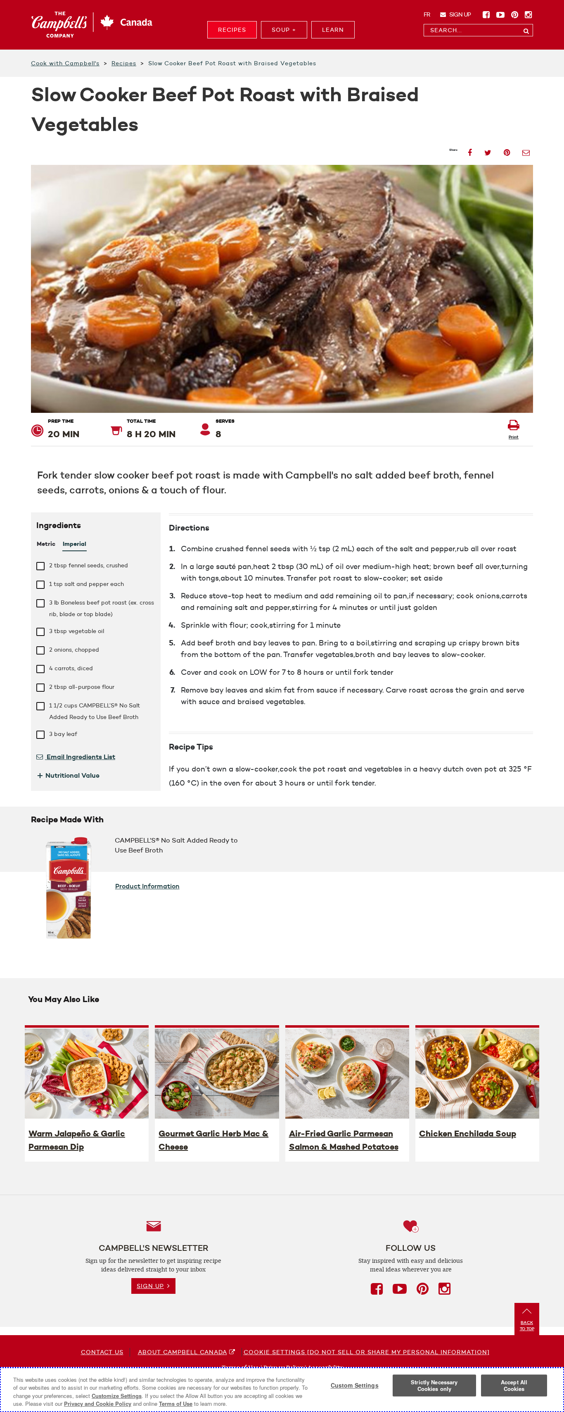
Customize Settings (117, 1396)
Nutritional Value (68, 775)
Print (514, 437)
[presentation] (87, 1073)
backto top (527, 1325)
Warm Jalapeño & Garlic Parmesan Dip (76, 1140)
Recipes (123, 63)
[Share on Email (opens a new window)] (526, 150)
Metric (46, 544)
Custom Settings (355, 1385)
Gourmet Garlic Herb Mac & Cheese (213, 1140)
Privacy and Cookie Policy (97, 1403)
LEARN (333, 29)
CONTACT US (102, 1352)
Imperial (74, 544)
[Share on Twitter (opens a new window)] (487, 150)
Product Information (147, 886)
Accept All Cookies (514, 1385)
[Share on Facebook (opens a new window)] (470, 150)
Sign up (459, 14)
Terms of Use (175, 1403)
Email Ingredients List (80, 756)
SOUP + (284, 29)
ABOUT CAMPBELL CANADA (182, 1352)
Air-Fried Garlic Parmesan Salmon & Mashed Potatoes (343, 1140)
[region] (282, 1389)
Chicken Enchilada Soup (467, 1133)
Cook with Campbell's (65, 63)
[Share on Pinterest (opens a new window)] (507, 150)
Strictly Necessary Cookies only (434, 1385)
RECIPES (232, 29)
